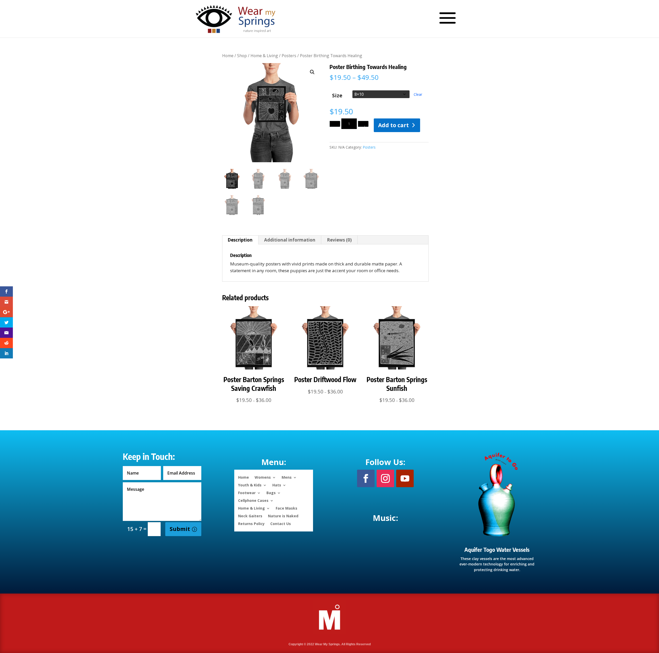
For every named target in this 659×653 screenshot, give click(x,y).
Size (337, 95)
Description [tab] (240, 240)
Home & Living (264, 55)
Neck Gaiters (250, 515)
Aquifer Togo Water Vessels (497, 549)
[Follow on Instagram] (385, 478)
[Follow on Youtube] (405, 478)
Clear (418, 94)
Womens (263, 477)
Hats (276, 485)
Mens (287, 477)
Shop (242, 55)
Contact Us (280, 523)
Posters (289, 55)
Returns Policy (251, 523)
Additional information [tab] (289, 240)
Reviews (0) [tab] (339, 240)
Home (227, 55)
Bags (271, 492)
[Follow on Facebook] (366, 478)
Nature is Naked (283, 515)
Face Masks (286, 508)
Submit (180, 528)
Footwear (247, 492)
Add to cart (393, 125)
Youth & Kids (250, 485)
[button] (312, 72)
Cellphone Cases (253, 500)
